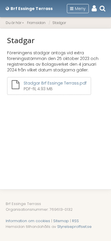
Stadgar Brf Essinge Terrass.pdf (55, 83)
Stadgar (59, 22)
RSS (75, 221)
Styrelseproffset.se (74, 226)
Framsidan (36, 22)
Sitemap (61, 221)
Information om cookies (28, 221)
